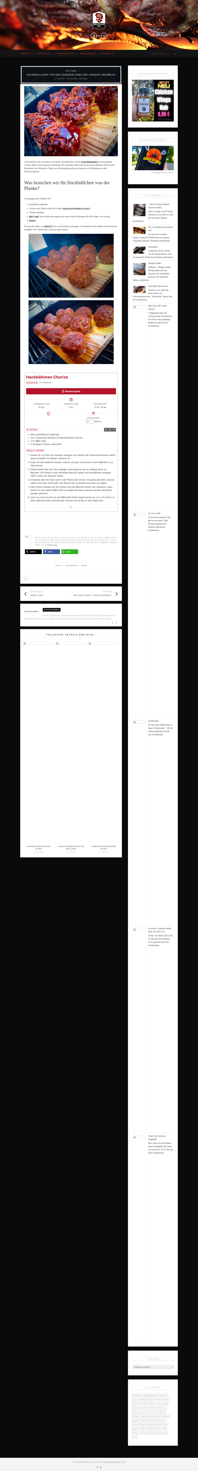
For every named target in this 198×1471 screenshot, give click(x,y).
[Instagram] (104, 36)
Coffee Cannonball (139, 1408)
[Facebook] (94, 36)
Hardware (150, 1416)
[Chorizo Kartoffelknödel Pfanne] (104, 743)
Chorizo (58, 565)
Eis (142, 1412)
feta (154, 1412)
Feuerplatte (153, 247)
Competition (151, 1408)
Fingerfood (161, 1412)
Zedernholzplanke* (90, 162)
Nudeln (142, 1424)
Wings (165, 1433)
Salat (164, 1429)
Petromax (158, 1424)
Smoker (135, 1433)
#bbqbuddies (137, 1395)
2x (110, 429)
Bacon (135, 1399)
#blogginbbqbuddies (150, 1395)
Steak (151, 1433)
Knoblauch (152, 1420)
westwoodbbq (72, 79)
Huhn (158, 1416)
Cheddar (144, 1404)
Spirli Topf (36, 595)
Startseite (26, 54)
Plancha (135, 1429)
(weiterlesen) (138, 221)
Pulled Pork (144, 1429)
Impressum (95, 1462)
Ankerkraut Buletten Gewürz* (76, 208)
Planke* (32, 220)
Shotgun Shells (154, 263)
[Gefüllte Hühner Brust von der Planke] (71, 743)
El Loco (148, 1412)
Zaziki (135, 1437)
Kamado (135, 1420)
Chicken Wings (162, 1404)
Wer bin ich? (107, 54)
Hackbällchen (72, 565)
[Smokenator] (140, 821)
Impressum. (52, 545)
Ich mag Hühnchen (65, 54)
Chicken (152, 1404)
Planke (73, 71)
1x (106, 429)
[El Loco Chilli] (140, 614)
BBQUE (142, 1399)
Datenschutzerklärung (110, 1462)
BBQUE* (48, 226)
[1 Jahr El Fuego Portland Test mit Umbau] (140, 210)
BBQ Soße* (34, 216)
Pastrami (150, 1424)
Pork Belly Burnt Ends (158, 286)
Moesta (135, 1424)
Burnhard (136, 1404)
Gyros (143, 1416)
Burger (166, 1399)
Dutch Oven (162, 1408)
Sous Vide (143, 1433)
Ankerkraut (162, 1395)
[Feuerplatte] (140, 250)
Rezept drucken (72, 391)
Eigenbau (136, 1412)
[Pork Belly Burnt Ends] (140, 289)
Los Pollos (162, 1420)
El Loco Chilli (154, 513)
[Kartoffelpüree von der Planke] (38, 743)
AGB (123, 1462)
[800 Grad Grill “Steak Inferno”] (140, 406)
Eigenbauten (43, 54)
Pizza (165, 1424)
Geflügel (135, 1416)
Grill (67, 71)
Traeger (158, 1433)
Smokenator (153, 721)
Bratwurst (158, 1399)
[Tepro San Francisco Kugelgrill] (140, 1236)
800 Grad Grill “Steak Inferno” (93, 595)
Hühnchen (166, 1416)
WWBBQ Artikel (88, 54)
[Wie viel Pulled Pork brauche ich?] (140, 230)
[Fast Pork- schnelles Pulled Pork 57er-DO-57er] (140, 1029)
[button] (27, 382)
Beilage (149, 1399)
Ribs (151, 1429)
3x (114, 429)
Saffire (158, 1429)
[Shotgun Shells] (140, 269)
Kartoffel (144, 1420)
